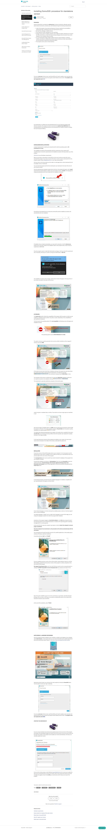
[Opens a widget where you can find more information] (102, 828)
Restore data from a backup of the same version (25, 23)
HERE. (44, 79)
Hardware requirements (26, 13)
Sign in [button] (83, 1)
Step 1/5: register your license (40, 817)
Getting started (34, 6)
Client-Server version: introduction (26, 47)
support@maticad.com (57, 772)
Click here (36, 155)
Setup (40, 6)
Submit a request (58, 803)
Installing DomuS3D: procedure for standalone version (27, 17)
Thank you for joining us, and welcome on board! (26, 51)
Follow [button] (71, 17)
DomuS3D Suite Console (26, 31)
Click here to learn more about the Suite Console (60, 640)
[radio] (50, 798)
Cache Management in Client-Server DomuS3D (26, 34)
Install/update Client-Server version (26, 43)
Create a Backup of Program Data (25, 27)
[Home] (24, 2)
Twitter (36, 792)
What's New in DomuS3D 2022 (40, 819)
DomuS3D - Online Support (26, 6)
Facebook (34, 792)
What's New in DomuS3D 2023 (40, 815)
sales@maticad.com (47, 160)
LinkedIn (37, 792)
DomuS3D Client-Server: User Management (26, 39)
